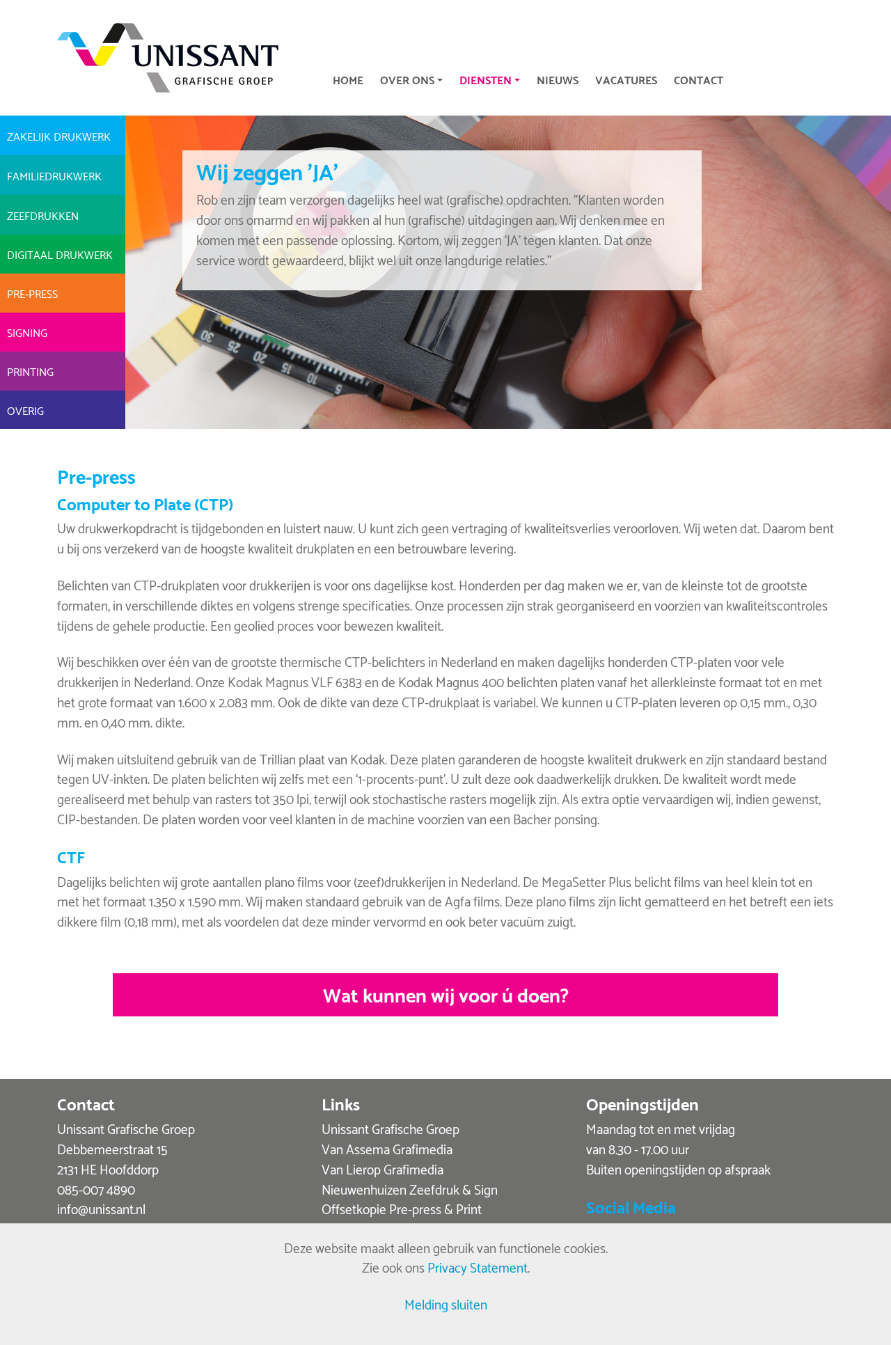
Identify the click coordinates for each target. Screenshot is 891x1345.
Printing (30, 370)
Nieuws (557, 79)
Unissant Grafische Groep (390, 1128)
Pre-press (32, 292)
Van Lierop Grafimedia (382, 1168)
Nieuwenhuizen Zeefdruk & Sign (410, 1188)
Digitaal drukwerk (60, 253)
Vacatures (626, 79)
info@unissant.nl (101, 1208)
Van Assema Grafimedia (387, 1148)
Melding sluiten (445, 1303)
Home (348, 79)
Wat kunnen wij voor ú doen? (446, 993)
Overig (25, 409)
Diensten (485, 79)
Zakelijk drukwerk (59, 135)
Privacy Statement (477, 1266)
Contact (698, 79)
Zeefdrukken (43, 214)
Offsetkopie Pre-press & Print (402, 1208)
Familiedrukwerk (54, 175)
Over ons (407, 79)
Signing (27, 331)
